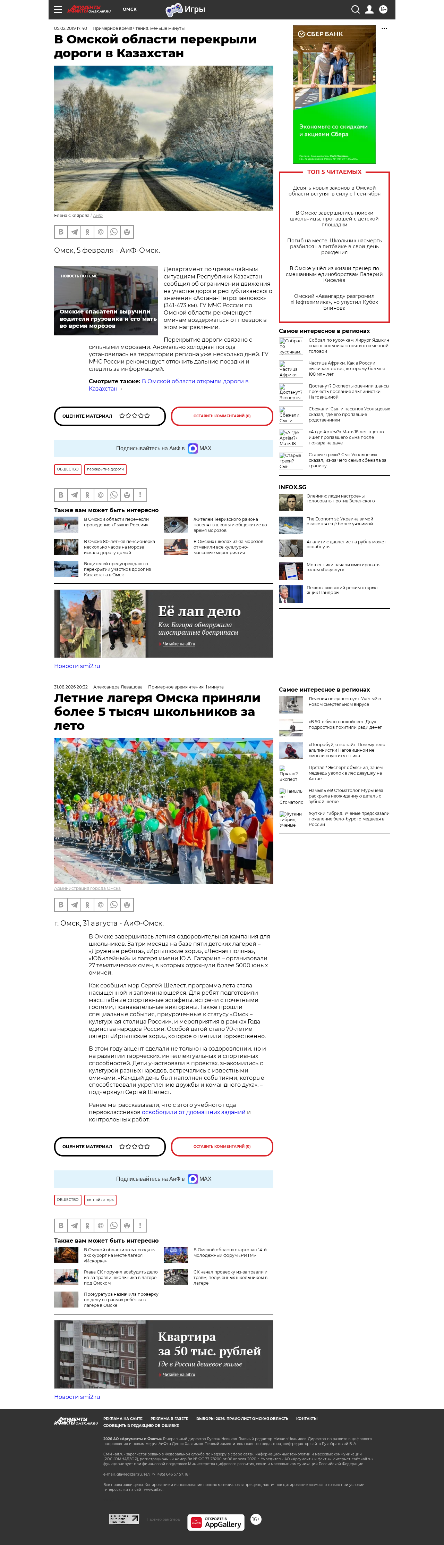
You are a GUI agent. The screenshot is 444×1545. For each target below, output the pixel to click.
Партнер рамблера (163, 1519)
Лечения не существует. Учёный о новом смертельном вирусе (345, 701)
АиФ (98, 215)
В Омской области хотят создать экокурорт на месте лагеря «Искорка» (119, 1255)
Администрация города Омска (87, 888)
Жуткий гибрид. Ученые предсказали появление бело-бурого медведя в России (349, 819)
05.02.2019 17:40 (70, 28)
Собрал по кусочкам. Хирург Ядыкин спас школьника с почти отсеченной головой (349, 345)
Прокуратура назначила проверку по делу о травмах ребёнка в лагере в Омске (121, 1300)
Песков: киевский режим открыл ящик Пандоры (342, 590)
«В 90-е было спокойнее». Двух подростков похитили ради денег (345, 724)
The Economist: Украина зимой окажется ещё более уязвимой (340, 521)
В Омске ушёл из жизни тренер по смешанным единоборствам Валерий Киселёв (334, 274)
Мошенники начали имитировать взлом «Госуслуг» (343, 567)
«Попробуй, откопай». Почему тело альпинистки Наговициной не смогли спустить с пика (347, 750)
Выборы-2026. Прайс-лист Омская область (242, 1419)
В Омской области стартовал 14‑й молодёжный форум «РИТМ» (230, 1252)
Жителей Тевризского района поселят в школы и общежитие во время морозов (230, 525)
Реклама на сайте (123, 1419)
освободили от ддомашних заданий (194, 1112)
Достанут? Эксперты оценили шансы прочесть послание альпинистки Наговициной (349, 391)
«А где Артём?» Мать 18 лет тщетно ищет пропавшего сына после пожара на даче (346, 437)
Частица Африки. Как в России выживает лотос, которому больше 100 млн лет (347, 368)
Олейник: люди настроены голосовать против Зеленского (341, 498)
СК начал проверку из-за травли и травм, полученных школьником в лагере (230, 1277)
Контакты (306, 1419)
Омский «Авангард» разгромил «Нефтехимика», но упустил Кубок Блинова (334, 302)
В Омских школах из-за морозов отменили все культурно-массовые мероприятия (228, 547)
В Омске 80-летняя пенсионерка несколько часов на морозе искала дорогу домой (119, 547)
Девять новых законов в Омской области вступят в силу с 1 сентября (335, 191)
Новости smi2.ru (77, 666)
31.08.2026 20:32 (71, 687)
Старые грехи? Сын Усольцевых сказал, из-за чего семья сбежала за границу (347, 460)
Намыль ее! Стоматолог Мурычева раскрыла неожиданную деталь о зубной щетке (346, 796)
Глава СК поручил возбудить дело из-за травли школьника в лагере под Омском (121, 1277)
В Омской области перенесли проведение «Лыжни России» (116, 522)
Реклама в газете (169, 1419)
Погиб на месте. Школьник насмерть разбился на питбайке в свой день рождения (334, 247)
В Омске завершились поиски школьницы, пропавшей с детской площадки (334, 219)
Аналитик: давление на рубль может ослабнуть (346, 544)
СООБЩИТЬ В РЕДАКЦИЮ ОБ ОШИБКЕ (141, 1425)
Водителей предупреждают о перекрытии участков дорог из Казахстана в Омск (117, 569)
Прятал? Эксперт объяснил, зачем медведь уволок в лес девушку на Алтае (346, 773)
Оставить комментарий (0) (222, 416)
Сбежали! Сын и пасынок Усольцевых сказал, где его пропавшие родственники (349, 414)
